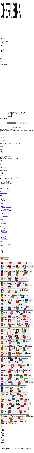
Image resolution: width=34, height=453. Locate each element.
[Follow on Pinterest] (2, 251)
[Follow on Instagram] (2, 250)
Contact (3, 199)
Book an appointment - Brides (6, 207)
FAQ (3, 198)
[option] (4, 263)
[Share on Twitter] (2, 152)
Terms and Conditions (5, 239)
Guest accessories (4, 232)
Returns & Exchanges (5, 236)
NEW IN (3, 49)
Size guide (3, 200)
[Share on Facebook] (2, 151)
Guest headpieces (4, 231)
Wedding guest (4, 228)
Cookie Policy (4, 238)
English (3, 38)
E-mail (9, 244)
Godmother (3, 230)
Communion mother (5, 229)
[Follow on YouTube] (2, 252)
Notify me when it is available (17, 127)
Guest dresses (4, 221)
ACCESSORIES (4, 51)
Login (2, 55)
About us (3, 206)
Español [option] (6, 41)
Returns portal (4, 201)
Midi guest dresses (4, 222)
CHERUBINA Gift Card (5, 209)
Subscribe (2, 245)
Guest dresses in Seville (5, 215)
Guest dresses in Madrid (5, 216)
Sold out (2, 125)
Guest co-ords (4, 223)
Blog (2, 208)
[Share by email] (2, 155)
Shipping (3, 237)
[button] (10, 114)
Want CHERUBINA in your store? (7, 210)
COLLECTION (4, 50)
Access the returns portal (3, 193)
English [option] (3, 41)
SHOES (3, 52)
